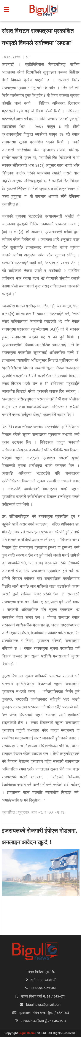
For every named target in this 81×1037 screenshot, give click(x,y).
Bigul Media (27, 1033)
